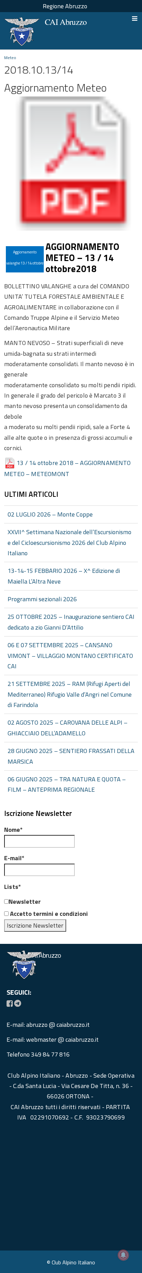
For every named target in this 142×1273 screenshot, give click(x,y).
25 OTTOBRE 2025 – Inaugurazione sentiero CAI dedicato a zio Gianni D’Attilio (71, 622)
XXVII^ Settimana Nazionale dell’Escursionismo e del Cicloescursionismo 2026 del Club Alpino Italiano (69, 542)
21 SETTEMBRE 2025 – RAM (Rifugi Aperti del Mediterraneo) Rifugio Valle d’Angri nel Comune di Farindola (70, 694)
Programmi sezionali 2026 (42, 599)
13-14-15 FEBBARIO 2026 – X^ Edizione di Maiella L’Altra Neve (64, 576)
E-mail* (14, 858)
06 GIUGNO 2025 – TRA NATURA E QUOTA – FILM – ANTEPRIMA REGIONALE (67, 784)
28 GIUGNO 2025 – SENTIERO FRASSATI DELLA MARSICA (71, 756)
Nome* (13, 829)
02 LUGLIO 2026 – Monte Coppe (50, 514)
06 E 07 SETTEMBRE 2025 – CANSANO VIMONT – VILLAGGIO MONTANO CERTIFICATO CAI (70, 655)
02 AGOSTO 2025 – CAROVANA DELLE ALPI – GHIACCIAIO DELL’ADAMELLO (68, 727)
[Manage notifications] (123, 1255)
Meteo (10, 57)
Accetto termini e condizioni (48, 913)
